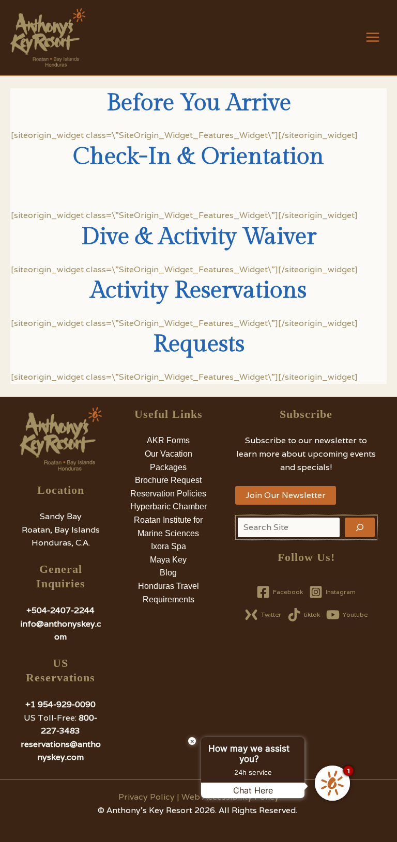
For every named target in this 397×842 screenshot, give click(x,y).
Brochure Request (168, 480)
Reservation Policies (168, 493)
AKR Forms (168, 440)
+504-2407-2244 (60, 610)
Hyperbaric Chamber (168, 506)
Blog (168, 572)
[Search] (360, 527)
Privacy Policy (146, 796)
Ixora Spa (168, 546)
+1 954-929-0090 (60, 704)
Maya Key (168, 559)
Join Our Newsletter (286, 495)
